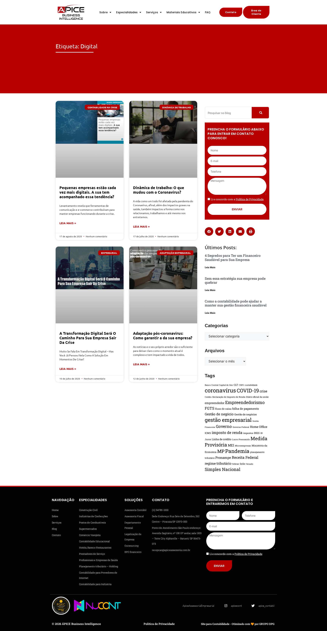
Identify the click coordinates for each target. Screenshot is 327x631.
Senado (249, 464)
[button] (209, 231)
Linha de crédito (221, 439)
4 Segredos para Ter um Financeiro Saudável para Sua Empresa (233, 257)
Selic (242, 463)
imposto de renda (227, 432)
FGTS (209, 408)
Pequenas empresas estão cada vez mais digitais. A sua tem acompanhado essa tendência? (87, 192)
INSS (257, 433)
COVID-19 (248, 390)
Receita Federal (245, 457)
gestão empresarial (228, 419)
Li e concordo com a (237, 199)
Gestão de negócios (245, 414)
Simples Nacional (222, 469)
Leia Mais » (67, 223)
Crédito (208, 397)
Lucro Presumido (241, 439)
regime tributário (218, 463)
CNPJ (241, 385)
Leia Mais (210, 267)
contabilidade (251, 385)
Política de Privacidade (159, 624)
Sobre (103, 12)
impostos (248, 433)
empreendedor (214, 403)
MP (220, 451)
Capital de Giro (226, 385)
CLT (236, 385)
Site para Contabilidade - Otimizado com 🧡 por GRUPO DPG (237, 624)
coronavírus (220, 390)
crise (263, 391)
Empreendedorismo (245, 402)
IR (261, 433)
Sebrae (235, 463)
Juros (208, 439)
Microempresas (243, 445)
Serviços (152, 12)
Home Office (258, 427)
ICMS (208, 433)
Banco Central (211, 385)
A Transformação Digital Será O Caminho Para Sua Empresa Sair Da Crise (87, 338)
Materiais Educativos (181, 12)
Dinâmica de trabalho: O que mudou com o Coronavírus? (158, 190)
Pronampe (223, 457)
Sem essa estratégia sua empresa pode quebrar (235, 280)
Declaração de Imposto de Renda (228, 396)
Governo (224, 426)
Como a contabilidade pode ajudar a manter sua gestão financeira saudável (236, 303)
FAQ (207, 12)
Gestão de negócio (219, 414)
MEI (231, 445)
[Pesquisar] (260, 112)
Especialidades (127, 12)
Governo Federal (241, 427)
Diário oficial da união (257, 396)
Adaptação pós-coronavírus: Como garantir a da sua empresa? (162, 335)
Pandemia (237, 451)
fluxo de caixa (223, 408)
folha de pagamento (245, 408)
